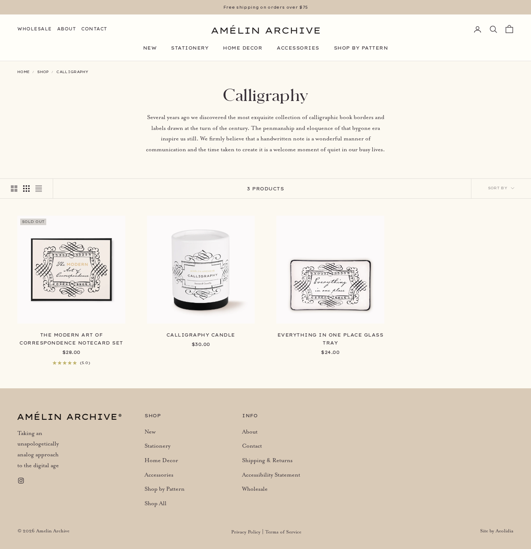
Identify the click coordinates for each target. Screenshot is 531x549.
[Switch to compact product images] (38, 188)
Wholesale (34, 28)
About (66, 28)
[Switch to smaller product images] (26, 188)
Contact (94, 28)
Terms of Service (283, 532)
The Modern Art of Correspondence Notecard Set (71, 339)
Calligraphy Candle (201, 335)
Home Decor (242, 48)
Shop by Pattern (361, 48)
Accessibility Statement (271, 475)
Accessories (298, 48)
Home (23, 71)
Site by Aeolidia (496, 531)
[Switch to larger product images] (14, 188)
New (150, 48)
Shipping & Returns (267, 460)
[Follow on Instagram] (21, 480)
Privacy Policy (245, 532)
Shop (43, 71)
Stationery (189, 48)
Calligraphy (72, 71)
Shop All (155, 504)
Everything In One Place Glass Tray (330, 339)
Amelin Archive (52, 531)
